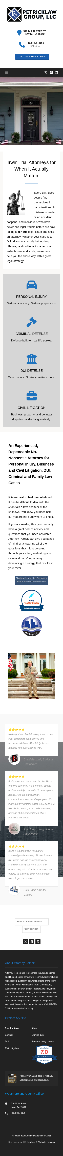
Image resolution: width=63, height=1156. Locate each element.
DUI (7, 1041)
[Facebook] (51, 72)
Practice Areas (12, 1028)
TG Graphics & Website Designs (39, 1142)
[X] (46, 72)
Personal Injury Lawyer (43, 1041)
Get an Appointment (32, 56)
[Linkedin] (56, 72)
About (34, 1028)
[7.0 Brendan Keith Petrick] (45, 1064)
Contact (9, 1035)
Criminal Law (38, 1035)
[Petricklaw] (31, 14)
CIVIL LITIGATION (32, 408)
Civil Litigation (12, 1048)
